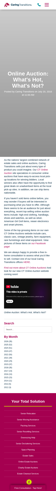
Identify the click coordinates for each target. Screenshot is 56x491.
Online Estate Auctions (28, 462)
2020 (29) (8, 361)
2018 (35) (8, 367)
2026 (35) (8, 341)
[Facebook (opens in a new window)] (29, 482)
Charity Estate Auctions (28, 468)
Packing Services (28, 425)
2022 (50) (8, 354)
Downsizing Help (28, 437)
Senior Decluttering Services (28, 443)
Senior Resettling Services (28, 431)
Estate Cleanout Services (28, 474)
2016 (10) (8, 374)
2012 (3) (7, 387)
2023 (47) (8, 351)
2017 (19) (8, 371)
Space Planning (28, 450)
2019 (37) (8, 364)
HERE (26, 262)
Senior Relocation (28, 413)
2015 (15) (8, 377)
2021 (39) (8, 358)
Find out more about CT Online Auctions (25, 267)
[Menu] (46, 4)
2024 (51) (8, 348)
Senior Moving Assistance (28, 419)
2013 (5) (7, 384)
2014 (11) (8, 381)
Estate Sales (28, 456)
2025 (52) (8, 345)
